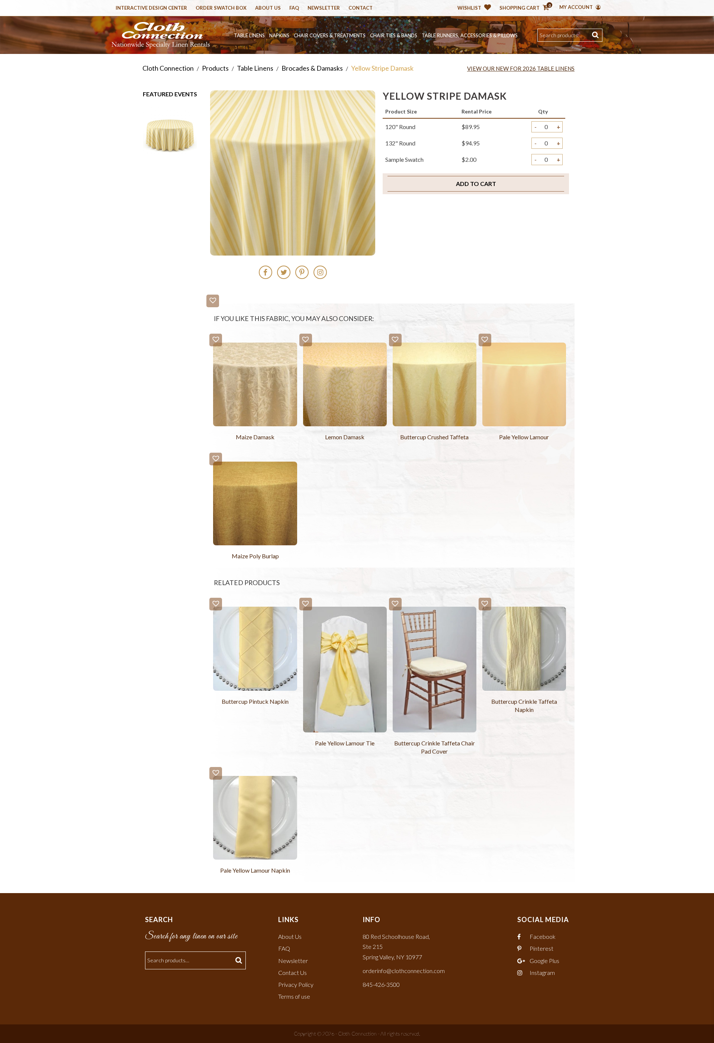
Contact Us (292, 972)
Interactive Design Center (151, 8)
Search (596, 35)
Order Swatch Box (221, 8)
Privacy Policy (295, 984)
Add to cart (476, 183)
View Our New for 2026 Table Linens (521, 68)
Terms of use (294, 996)
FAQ (284, 948)
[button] (212, 301)
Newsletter (324, 8)
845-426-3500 (381, 984)
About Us (268, 8)
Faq (294, 8)
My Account (576, 7)
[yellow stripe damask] (170, 130)
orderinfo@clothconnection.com (404, 970)
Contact (360, 8)
